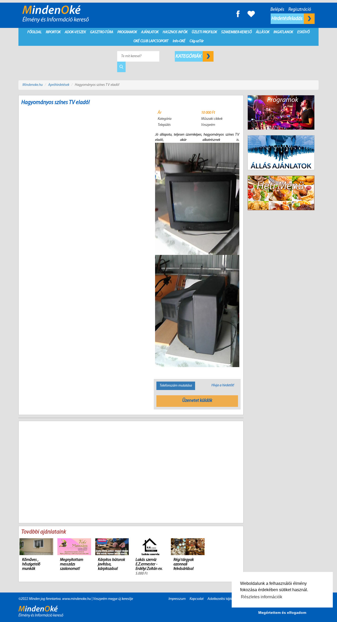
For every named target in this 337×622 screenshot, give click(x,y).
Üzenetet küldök (197, 400)
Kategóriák (189, 56)
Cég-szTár (197, 41)
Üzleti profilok (204, 32)
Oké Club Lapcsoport (150, 41)
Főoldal (34, 32)
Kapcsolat (197, 599)
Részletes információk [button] (261, 597)
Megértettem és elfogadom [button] (282, 612)
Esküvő (303, 32)
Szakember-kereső (236, 32)
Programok (127, 32)
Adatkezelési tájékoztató (224, 599)
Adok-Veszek (75, 32)
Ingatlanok (283, 32)
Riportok (53, 32)
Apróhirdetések (58, 85)
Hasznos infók (175, 32)
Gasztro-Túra (101, 32)
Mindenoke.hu (32, 85)
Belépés (277, 9)
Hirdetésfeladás (287, 18)
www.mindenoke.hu (76, 599)
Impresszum (177, 599)
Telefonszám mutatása (176, 386)
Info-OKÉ (179, 41)
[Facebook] (238, 14)
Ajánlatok (149, 32)
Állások (262, 32)
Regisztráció (299, 9)
